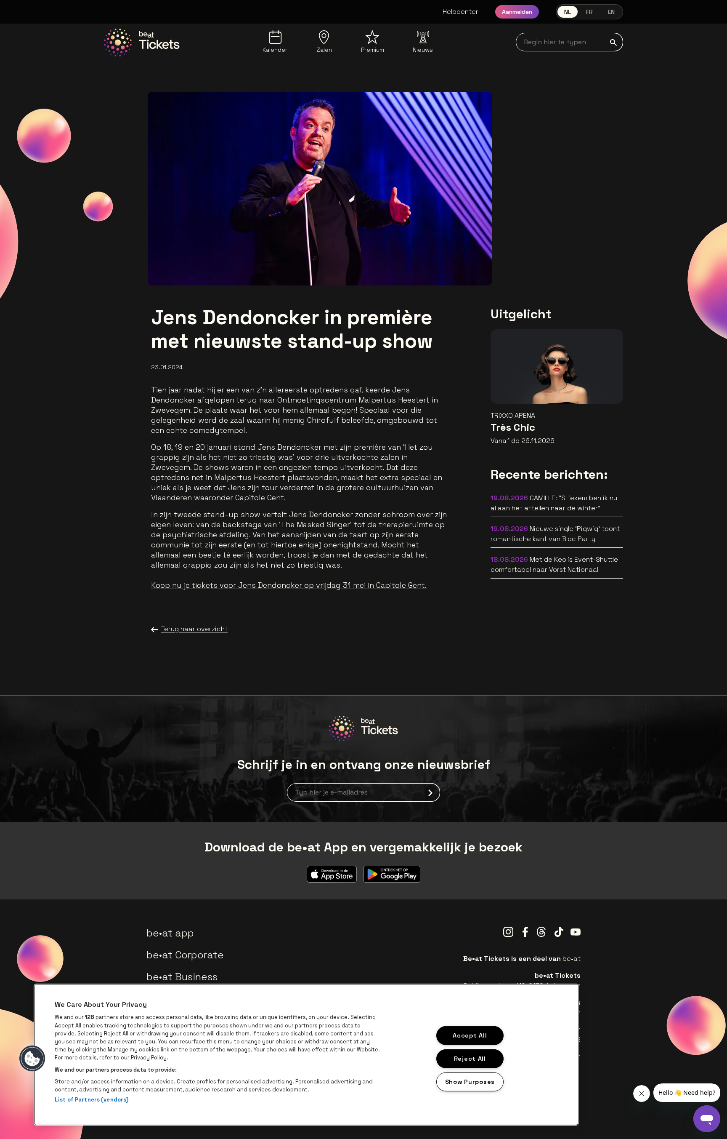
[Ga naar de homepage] (142, 42)
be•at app (170, 932)
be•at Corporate (185, 954)
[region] (306, 1055)
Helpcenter (460, 11)
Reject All (470, 1058)
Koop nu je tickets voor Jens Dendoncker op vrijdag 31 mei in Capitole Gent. (289, 585)
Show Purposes (470, 1081)
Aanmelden (517, 12)
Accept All (470, 1035)
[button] (32, 1058)
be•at (571, 958)
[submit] (613, 42)
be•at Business (182, 976)
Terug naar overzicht (194, 628)
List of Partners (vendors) (91, 1099)
